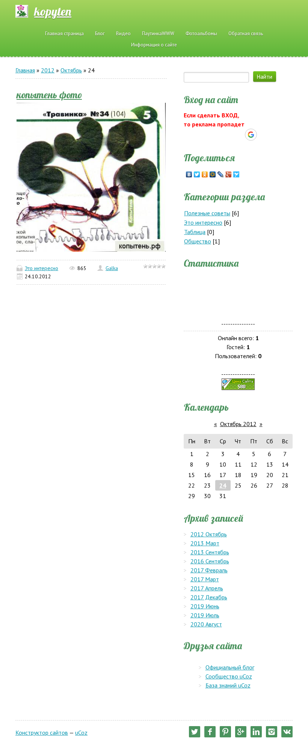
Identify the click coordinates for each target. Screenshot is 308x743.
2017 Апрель (206, 588)
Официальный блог (229, 667)
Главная (25, 70)
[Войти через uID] (212, 134)
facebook (210, 731)
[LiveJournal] (221, 174)
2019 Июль (204, 615)
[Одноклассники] (205, 174)
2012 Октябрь (208, 534)
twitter (194, 731)
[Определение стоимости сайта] (238, 383)
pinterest (225, 731)
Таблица (194, 232)
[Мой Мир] (213, 174)
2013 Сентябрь (209, 552)
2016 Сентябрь (209, 561)
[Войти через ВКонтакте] (225, 134)
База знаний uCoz (228, 685)
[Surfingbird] (236, 174)
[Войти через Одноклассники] (264, 134)
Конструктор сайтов (41, 732)
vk (287, 731)
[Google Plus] (229, 174)
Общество (197, 241)
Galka (112, 268)
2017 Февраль (209, 570)
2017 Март (204, 579)
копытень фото (49, 95)
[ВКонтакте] (189, 174)
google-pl (240, 731)
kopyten (52, 11)
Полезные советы (207, 213)
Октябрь (71, 70)
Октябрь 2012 (238, 424)
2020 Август (206, 624)
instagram (271, 731)
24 (222, 485)
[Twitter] (197, 174)
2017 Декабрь (208, 597)
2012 (47, 70)
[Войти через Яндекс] (237, 134)
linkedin (256, 731)
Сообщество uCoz (228, 676)
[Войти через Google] (251, 135)
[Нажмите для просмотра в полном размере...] (91, 176)
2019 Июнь (204, 606)
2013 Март (204, 543)
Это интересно (41, 268)
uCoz (81, 732)
